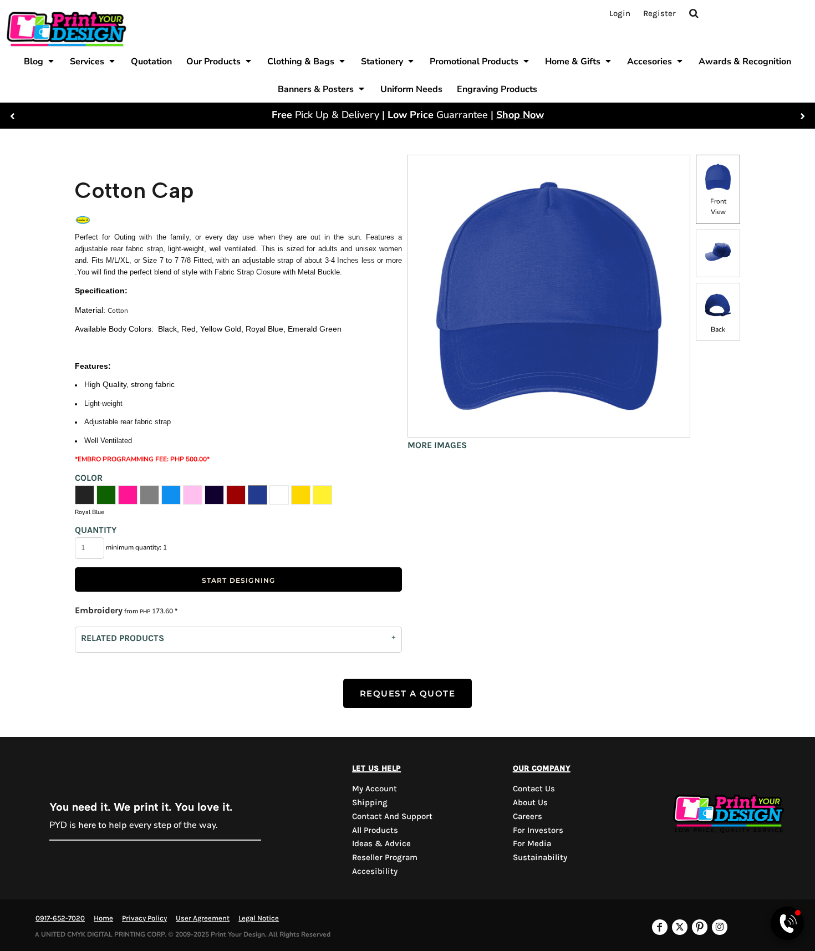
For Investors (538, 830)
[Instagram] (719, 927)
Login (619, 13)
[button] (40, 61)
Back (718, 329)
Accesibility (375, 871)
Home (103, 918)
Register (659, 13)
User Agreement (203, 918)
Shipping (370, 802)
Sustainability (540, 857)
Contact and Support (392, 816)
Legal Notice (258, 918)
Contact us (534, 789)
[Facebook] (660, 927)
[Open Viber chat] (787, 923)
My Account (374, 789)
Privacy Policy (144, 918)
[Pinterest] (699, 927)
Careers (527, 816)
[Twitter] (679, 927)
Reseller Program (384, 857)
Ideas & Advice (381, 843)
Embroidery (99, 610)
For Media (532, 843)
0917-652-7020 (60, 918)
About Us (530, 802)
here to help (102, 825)
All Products (375, 830)
